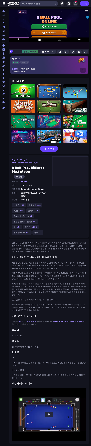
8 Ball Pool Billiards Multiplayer (25, 163)
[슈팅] (3, 62)
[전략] (3, 90)
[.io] (3, 45)
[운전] (3, 86)
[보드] (3, 54)
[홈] (3, 11)
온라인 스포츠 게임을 (27, 321)
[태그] (3, 108)
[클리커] (3, 98)
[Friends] (62, 3)
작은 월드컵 (80, 321)
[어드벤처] (3, 82)
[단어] (3, 49)
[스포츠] (3, 66)
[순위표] (3, 39)
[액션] (3, 78)
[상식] (3, 58)
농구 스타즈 (58, 321)
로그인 (84, 3)
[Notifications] (75, 3)
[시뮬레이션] (3, 70)
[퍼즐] (3, 102)
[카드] (3, 94)
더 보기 (51, 148)
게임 (13, 160)
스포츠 (19, 160)
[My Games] (68, 3)
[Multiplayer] (3, 35)
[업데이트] (3, 27)
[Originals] (3, 31)
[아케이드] (3, 74)
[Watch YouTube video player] (49, 414)
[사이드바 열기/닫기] (4, 3)
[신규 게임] (3, 19)
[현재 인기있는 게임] (3, 23)
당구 (25, 160)
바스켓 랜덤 (69, 321)
